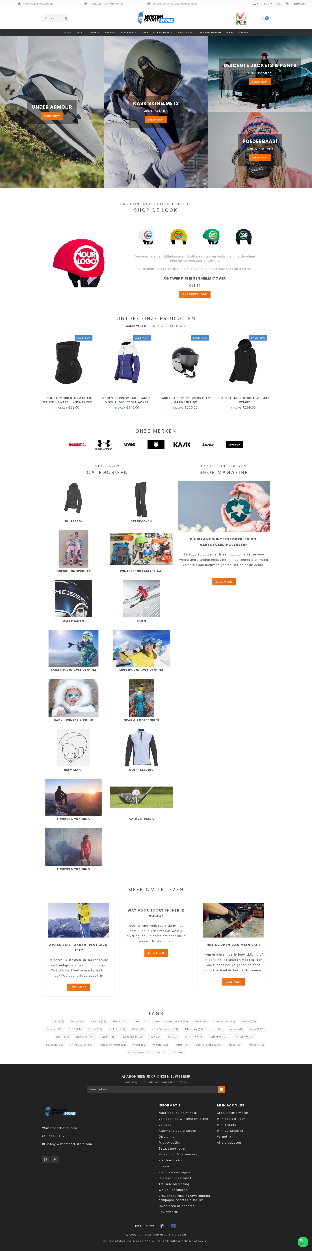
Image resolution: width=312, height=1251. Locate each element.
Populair (177, 326)
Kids (216, 1029)
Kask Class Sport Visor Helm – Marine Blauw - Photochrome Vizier (185, 402)
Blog (229, 32)
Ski (173, 1037)
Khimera (194, 1029)
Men (257, 1029)
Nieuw (158, 326)
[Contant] (150, 1225)
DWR (201, 1021)
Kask (138, 1029)
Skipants (245, 1037)
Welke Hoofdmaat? (174, 1190)
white (235, 1044)
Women (161, 1044)
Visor (139, 1044)
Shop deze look (195, 294)
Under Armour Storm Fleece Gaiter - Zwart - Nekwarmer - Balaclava (69, 402)
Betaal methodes (172, 1148)
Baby (77, 1021)
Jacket (117, 1029)
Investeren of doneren (177, 1206)
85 (178, 1052)
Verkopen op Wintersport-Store (183, 1119)
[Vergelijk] (279, 3)
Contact (165, 1124)
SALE (79, 32)
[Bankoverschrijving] (138, 1225)
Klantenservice (171, 1160)
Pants (108, 1037)
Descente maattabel (175, 1178)
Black (120, 1021)
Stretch (54, 1044)
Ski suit (193, 1037)
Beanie (98, 1021)
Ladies (236, 1029)
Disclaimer (167, 1136)
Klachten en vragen (174, 1172)
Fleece (54, 1029)
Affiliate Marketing (174, 1184)
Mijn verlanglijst (230, 1130)
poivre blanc (208, 1044)
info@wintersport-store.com (69, 1144)
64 (162, 1052)
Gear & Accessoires (156, 32)
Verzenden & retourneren (179, 1154)
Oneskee (85, 1037)
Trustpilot (203, 1241)
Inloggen (300, 3)
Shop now (52, 116)
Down (249, 1021)
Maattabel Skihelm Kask (178, 1113)
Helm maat (185, 32)
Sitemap (165, 1166)
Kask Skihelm (165, 1029)
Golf (75, 1029)
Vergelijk (224, 1136)
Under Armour (113, 1044)
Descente (224, 1021)
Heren (109, 32)
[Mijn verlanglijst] (287, 3)
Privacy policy (170, 1142)
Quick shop (70, 396)
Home (67, 32)
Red (155, 1037)
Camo (141, 1021)
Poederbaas (133, 1037)
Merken (244, 32)
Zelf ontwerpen (209, 32)
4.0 (59, 1021)
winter (256, 1044)
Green (95, 1029)
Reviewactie (168, 1212)
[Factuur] (161, 1225)
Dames (92, 32)
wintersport (139, 1052)
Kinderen (127, 32)
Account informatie (232, 1113)
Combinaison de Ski (171, 1021)
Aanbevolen (136, 326)
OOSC (62, 1037)
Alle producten (229, 1142)
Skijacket (219, 1037)
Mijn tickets (226, 1124)
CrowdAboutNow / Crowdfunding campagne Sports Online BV (184, 1198)
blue (182, 1044)
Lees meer (224, 581)
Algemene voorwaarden (177, 1130)
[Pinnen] (173, 1225)
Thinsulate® (81, 1044)
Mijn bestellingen (231, 1119)
